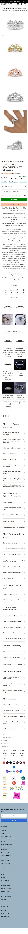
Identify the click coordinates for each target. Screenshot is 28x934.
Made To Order (14, 178)
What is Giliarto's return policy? (14, 652)
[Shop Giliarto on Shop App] (7, 772)
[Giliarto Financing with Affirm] (10, 772)
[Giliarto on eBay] (17, 763)
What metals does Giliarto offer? (14, 567)
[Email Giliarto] (5, 758)
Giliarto (10, 924)
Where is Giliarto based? (14, 705)
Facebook (11, 290)
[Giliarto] (7, 4)
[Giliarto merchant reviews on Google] (17, 790)
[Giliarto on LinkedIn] (22, 755)
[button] (25, 4)
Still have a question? (14, 729)
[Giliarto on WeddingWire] (7, 763)
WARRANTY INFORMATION (7, 838)
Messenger (5, 294)
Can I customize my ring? (14, 543)
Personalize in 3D (14, 204)
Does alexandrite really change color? (14, 508)
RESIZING (3, 841)
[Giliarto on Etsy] (10, 763)
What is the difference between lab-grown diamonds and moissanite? (14, 479)
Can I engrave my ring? (14, 578)
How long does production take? (14, 616)
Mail (24, 291)
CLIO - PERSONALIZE (6, 880)
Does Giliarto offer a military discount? (14, 722)
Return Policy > (5, 743)
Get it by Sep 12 (23, 177)
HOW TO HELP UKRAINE (6, 902)
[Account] (22, 4)
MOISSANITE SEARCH (6, 891)
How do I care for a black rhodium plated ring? (14, 684)
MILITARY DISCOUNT (6, 885)
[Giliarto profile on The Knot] (5, 797)
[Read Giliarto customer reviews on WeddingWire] (23, 780)
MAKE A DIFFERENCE (6, 888)
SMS (11, 294)
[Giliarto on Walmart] (14, 768)
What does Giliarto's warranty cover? (14, 658)
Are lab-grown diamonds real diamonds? (14, 433)
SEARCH (3, 833)
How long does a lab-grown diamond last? (14, 465)
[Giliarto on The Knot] (4, 763)
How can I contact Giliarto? (14, 711)
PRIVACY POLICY (5, 852)
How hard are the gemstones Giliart (14, 527)
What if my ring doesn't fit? (14, 600)
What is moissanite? (14, 521)
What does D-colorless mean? (14, 448)
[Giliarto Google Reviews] (14, 763)
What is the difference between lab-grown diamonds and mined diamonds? (14, 441)
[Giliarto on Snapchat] (5, 755)
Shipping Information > (7, 737)
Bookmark (17, 294)
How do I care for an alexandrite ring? (14, 691)
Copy (24, 294)
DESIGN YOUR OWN (5, 883)
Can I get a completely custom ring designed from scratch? (14, 560)
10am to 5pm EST (5, 918)
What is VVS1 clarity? (14, 454)
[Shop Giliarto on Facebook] (20, 772)
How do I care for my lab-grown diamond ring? (14, 677)
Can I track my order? (14, 633)
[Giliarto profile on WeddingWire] (5, 790)
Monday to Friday (5, 916)
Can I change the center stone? (14, 554)
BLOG (2, 874)
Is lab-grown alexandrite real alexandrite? (14, 515)
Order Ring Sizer (13, 182)
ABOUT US (3, 830)
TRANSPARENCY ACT (6, 855)
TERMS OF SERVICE (5, 858)
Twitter (5, 290)
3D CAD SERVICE (5, 860)
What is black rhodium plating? (14, 572)
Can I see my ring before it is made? (14, 549)
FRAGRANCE (4, 849)
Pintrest (17, 290)
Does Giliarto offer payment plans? (14, 716)
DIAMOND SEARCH (5, 893)
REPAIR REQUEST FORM (6, 844)
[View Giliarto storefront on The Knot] (14, 784)
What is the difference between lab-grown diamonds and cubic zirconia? (14, 485)
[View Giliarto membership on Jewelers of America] (14, 780)
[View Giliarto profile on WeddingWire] (5, 780)
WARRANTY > (4, 746)
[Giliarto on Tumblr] (14, 755)
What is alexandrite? (14, 502)
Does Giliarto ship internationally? (14, 627)
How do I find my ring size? (14, 594)
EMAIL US (3, 910)
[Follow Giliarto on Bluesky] (14, 772)
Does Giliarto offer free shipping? (14, 621)
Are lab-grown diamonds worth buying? (14, 472)
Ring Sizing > (4, 740)
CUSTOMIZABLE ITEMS (6, 847)
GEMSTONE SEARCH (6, 896)
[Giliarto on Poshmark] (24, 763)
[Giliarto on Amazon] (20, 763)
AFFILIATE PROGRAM (6, 872)
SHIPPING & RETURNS (6, 836)
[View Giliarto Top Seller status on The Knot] (23, 784)
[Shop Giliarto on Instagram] (17, 772)
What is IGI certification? (14, 459)
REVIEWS (3, 877)
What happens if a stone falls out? (14, 664)
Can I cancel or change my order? (14, 639)
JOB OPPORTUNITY (5, 863)
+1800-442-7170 (5, 913)
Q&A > (2, 734)
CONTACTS (3, 899)
